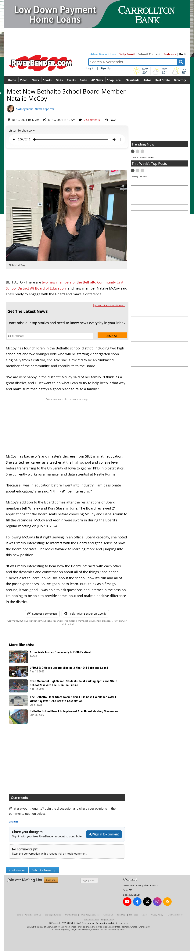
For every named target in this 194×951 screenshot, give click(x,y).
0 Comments (92, 120)
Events (71, 80)
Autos (147, 80)
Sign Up (105, 68)
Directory (180, 80)
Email (92, 880)
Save (112, 120)
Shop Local (114, 80)
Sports (47, 80)
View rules (13, 822)
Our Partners (71, 914)
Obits (59, 80)
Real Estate (162, 80)
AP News (97, 80)
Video (23, 80)
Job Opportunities (53, 914)
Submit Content (149, 54)
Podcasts (170, 54)
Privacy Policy (157, 914)
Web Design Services (90, 914)
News (35, 80)
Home (12, 80)
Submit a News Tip (44, 870)
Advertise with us (103, 54)
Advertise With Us (33, 914)
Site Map (121, 914)
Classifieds (132, 80)
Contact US (108, 914)
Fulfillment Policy (174, 914)
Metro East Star (91, 919)
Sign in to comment (105, 834)
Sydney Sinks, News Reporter (35, 109)
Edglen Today (107, 919)
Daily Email (127, 54)
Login (85, 880)
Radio (183, 54)
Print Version (17, 870)
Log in (90, 68)
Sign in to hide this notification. (109, 305)
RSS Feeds (133, 914)
